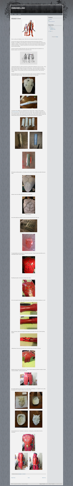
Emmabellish (18, 8)
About (15, 14)
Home (12, 14)
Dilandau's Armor (16, 18)
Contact (19, 14)
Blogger (57, 36)
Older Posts (44, 477)
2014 (50, 26)
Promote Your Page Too (51, 21)
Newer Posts (13, 477)
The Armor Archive (15, 111)
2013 (50, 31)
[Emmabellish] (48, 20)
